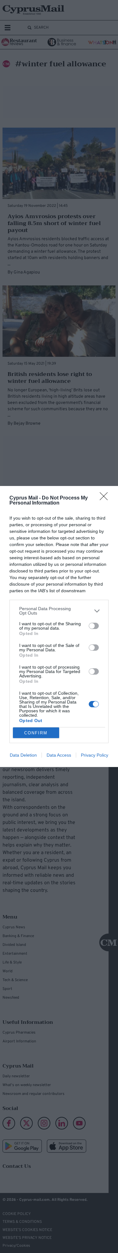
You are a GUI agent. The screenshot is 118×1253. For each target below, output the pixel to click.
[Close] (106, 498)
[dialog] (59, 626)
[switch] (94, 626)
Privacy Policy (94, 755)
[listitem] (59, 610)
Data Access (59, 755)
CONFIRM (36, 733)
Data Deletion (23, 755)
